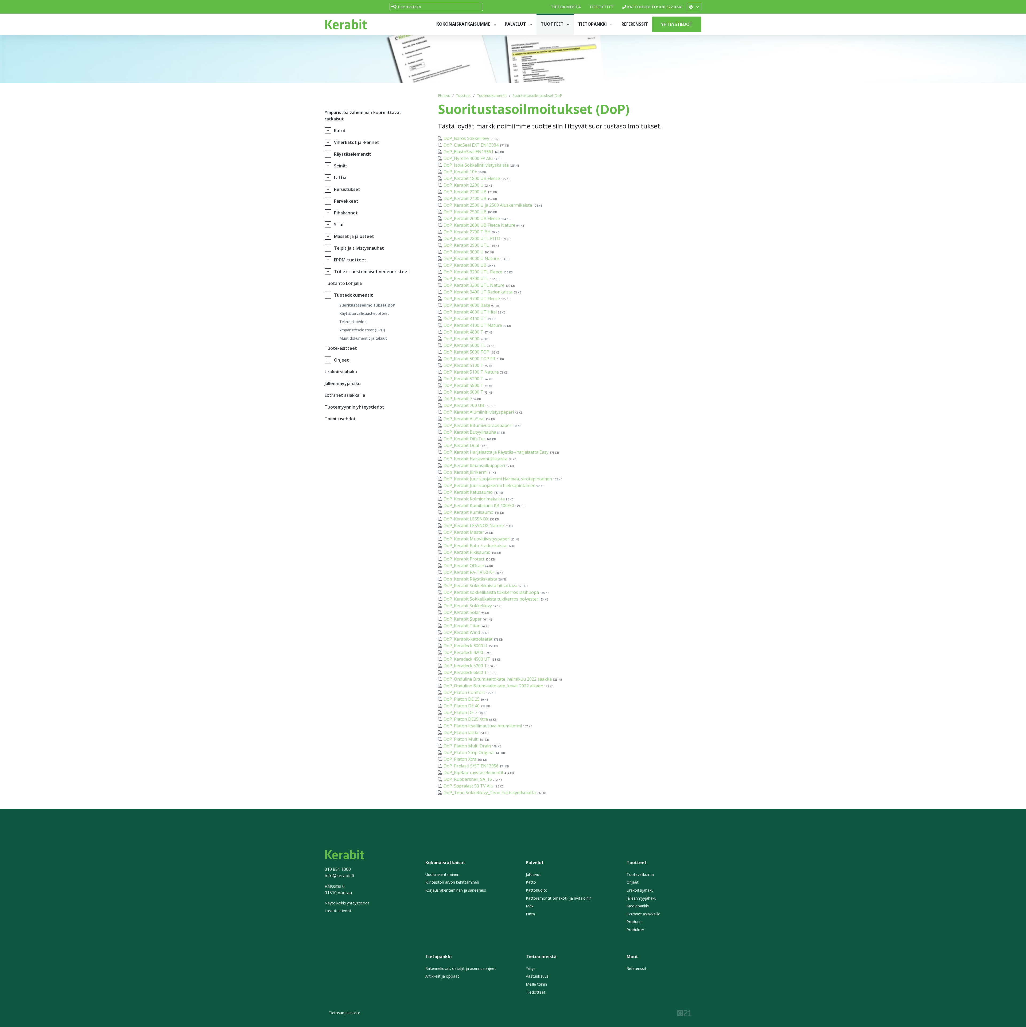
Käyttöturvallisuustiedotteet (364, 313)
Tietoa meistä (566, 6)
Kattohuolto (536, 890)
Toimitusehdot (340, 419)
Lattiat (341, 178)
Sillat (339, 225)
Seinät (340, 166)
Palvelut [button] (516, 24)
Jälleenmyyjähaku (343, 383)
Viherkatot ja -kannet (356, 142)
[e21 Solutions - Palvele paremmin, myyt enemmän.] (684, 1012)
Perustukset (347, 189)
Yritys (530, 968)
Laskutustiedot (338, 910)
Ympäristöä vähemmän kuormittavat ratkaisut (363, 115)
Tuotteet (463, 95)
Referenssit (634, 24)
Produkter (635, 929)
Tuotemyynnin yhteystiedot (354, 407)
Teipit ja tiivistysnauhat (359, 248)
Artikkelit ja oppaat (442, 976)
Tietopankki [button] (593, 24)
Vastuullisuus (537, 976)
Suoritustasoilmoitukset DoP (537, 95)
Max (530, 905)
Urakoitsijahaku (341, 372)
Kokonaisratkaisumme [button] (463, 24)
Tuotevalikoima (640, 874)
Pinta (530, 913)
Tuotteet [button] (553, 24)
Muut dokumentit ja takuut (363, 338)
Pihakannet (346, 213)
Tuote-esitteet (341, 348)
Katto (531, 882)
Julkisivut (533, 874)
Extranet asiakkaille (345, 395)
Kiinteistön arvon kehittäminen (452, 882)
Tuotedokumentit (492, 95)
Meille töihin (536, 984)
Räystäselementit (352, 154)
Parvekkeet (346, 201)
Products (635, 921)
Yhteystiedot (677, 24)
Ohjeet (341, 360)
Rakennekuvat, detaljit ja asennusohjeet (460, 968)
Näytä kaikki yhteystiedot (347, 903)
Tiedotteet (601, 6)
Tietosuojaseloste (344, 1012)
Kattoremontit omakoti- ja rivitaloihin (559, 898)
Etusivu (444, 95)
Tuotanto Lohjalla (343, 283)
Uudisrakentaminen (442, 874)
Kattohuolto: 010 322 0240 (654, 6)
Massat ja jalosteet (354, 236)
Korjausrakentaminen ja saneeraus (455, 890)
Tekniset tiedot (352, 321)
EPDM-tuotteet (350, 260)
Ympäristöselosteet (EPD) (362, 329)
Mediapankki (638, 905)
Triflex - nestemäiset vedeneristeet (371, 272)
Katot (340, 131)
